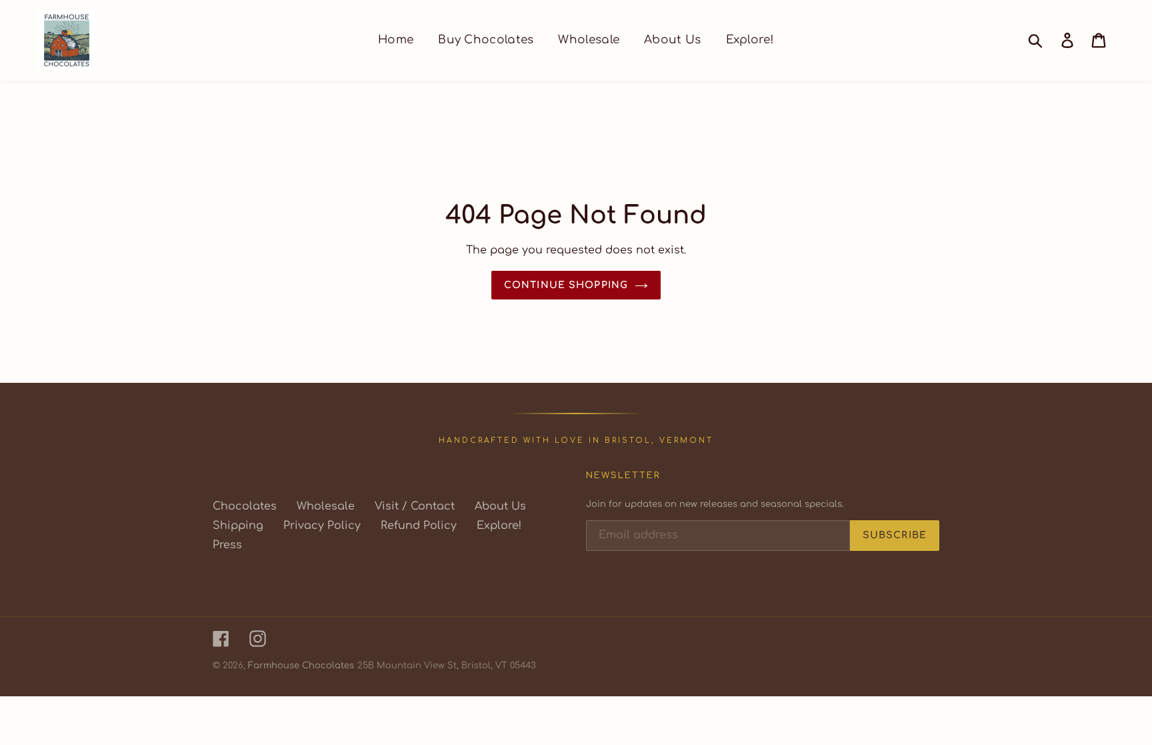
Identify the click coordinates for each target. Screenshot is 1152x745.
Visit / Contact (415, 506)
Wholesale (326, 506)
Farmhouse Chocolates (301, 665)
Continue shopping (566, 285)
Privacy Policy (322, 526)
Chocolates (245, 506)
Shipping (238, 526)
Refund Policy (419, 526)
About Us (500, 506)
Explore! (499, 526)
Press (227, 545)
